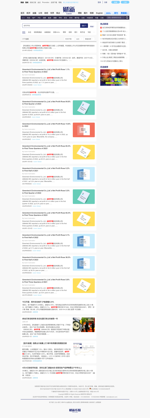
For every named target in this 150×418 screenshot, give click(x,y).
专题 (96, 18)
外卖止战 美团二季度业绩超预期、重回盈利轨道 (118, 57)
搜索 (83, 26)
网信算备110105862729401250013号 (77, 389)
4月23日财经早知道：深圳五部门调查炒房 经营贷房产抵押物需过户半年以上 (52, 368)
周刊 (116, 13)
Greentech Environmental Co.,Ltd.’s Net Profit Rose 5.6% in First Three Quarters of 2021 (46, 280)
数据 (22, 2)
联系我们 (92, 402)
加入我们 (58, 402)
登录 (99, 2)
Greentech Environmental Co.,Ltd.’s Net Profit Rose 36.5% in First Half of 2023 (46, 258)
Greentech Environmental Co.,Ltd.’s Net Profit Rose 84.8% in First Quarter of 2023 (46, 102)
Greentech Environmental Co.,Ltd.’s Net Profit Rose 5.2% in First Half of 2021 (46, 169)
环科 (60, 18)
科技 (28, 18)
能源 (50, 18)
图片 (86, 13)
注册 (105, 2)
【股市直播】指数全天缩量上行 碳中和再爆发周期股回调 (44, 343)
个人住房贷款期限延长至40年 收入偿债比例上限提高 (120, 31)
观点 (58, 13)
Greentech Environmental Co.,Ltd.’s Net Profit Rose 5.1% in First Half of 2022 (46, 236)
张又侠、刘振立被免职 (110, 50)
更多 (23, 18)
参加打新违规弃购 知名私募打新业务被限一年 (40, 318)
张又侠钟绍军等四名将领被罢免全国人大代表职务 (119, 27)
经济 (28, 13)
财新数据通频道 (38, 50)
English (99, 13)
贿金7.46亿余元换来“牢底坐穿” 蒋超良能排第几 (118, 35)
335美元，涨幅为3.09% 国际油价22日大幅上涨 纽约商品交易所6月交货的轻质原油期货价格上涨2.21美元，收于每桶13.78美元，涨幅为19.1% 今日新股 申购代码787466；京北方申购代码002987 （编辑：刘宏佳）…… (58, 372)
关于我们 (51, 402)
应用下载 (54, 2)
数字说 (77, 18)
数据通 (124, 13)
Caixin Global (37, 85)
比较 (83, 18)
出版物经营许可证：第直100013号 (88, 391)
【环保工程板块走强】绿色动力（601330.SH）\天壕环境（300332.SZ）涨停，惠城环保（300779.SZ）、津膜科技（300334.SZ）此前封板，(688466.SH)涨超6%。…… (58, 59)
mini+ (108, 13)
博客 (80, 13)
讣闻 (101, 18)
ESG (70, 18)
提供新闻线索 (85, 402)
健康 (55, 18)
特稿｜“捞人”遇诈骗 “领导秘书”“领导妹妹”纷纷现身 (119, 53)
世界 (52, 13)
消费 (44, 18)
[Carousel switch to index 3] (125, 83)
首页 (22, 13)
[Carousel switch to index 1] (121, 83)
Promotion (45, 2)
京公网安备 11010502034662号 (100, 389)
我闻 (26, 2)
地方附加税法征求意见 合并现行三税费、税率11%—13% (121, 39)
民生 (65, 18)
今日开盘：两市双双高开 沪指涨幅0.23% (38, 302)
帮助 (60, 2)
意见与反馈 (76, 402)
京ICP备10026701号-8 (58, 389)
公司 (40, 13)
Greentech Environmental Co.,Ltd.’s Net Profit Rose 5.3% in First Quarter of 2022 (46, 191)
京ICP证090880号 (45, 389)
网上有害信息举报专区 (71, 2)
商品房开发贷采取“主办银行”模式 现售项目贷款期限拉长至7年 (123, 42)
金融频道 (35, 312)
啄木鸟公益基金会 (66, 402)
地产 (33, 18)
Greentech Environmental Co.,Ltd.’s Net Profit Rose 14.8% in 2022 (46, 125)
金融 (34, 13)
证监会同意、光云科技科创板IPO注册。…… (40, 92)
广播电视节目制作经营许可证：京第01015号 (64, 391)
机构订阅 (33, 2)
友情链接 (98, 402)
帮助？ (92, 26)
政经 (46, 13)
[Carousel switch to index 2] (123, 83)
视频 (92, 13)
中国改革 (90, 18)
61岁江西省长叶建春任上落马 (112, 61)
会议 (39, 2)
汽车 (39, 18)
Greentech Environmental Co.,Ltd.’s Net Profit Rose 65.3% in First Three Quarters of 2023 (46, 147)
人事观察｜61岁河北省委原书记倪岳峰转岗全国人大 (120, 46)
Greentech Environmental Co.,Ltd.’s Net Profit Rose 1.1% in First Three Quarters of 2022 (46, 70)
